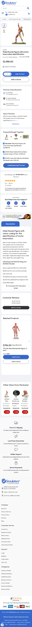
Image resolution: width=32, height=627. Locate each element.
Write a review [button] (16, 307)
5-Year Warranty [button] (12, 98)
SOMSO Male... (6, 400)
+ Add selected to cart (16, 165)
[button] (6, 57)
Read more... (16, 124)
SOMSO (5, 49)
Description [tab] (10, 224)
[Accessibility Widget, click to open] (2, 624)
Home (4, 19)
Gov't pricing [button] (11, 104)
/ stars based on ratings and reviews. (16, 617)
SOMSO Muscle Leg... (16, 400)
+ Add (7, 412)
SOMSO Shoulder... (25, 400)
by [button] (11, 93)
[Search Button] (28, 8)
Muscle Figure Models (15, 19)
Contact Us (11, 14)
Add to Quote (16, 79)
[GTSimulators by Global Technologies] (9, 3)
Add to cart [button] (16, 357)
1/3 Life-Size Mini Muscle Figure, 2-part (15, 349)
